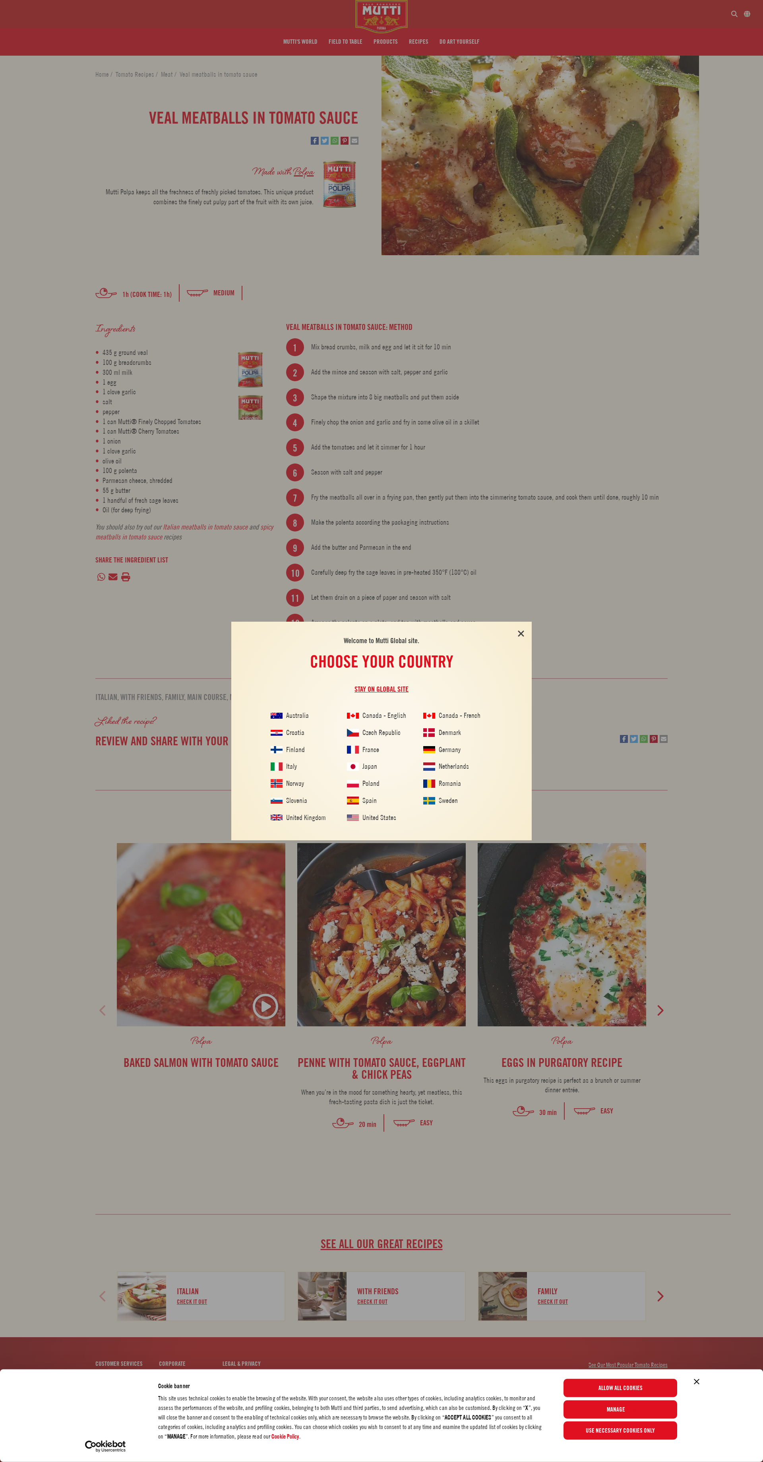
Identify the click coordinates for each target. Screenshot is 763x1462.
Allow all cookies (620, 1388)
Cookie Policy (285, 1436)
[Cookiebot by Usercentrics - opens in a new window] (105, 1446)
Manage (616, 1409)
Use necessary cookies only (620, 1430)
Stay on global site (381, 689)
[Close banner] (696, 1381)
